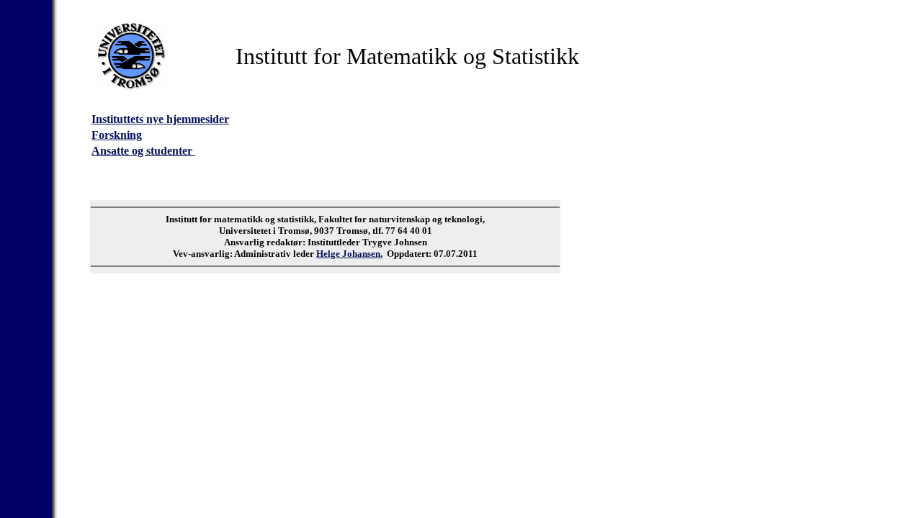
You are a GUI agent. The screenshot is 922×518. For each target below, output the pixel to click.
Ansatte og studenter (143, 151)
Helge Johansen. (349, 253)
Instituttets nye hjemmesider (160, 119)
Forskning (116, 135)
